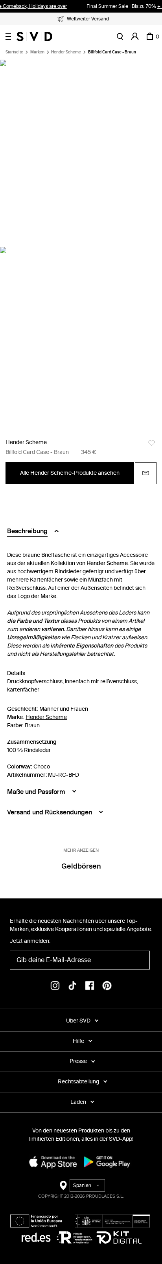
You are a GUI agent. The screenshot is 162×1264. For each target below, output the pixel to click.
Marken (37, 52)
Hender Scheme (66, 52)
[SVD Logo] (34, 36)
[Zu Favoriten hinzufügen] (151, 443)
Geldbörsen (81, 866)
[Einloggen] (135, 36)
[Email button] (145, 473)
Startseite (14, 52)
